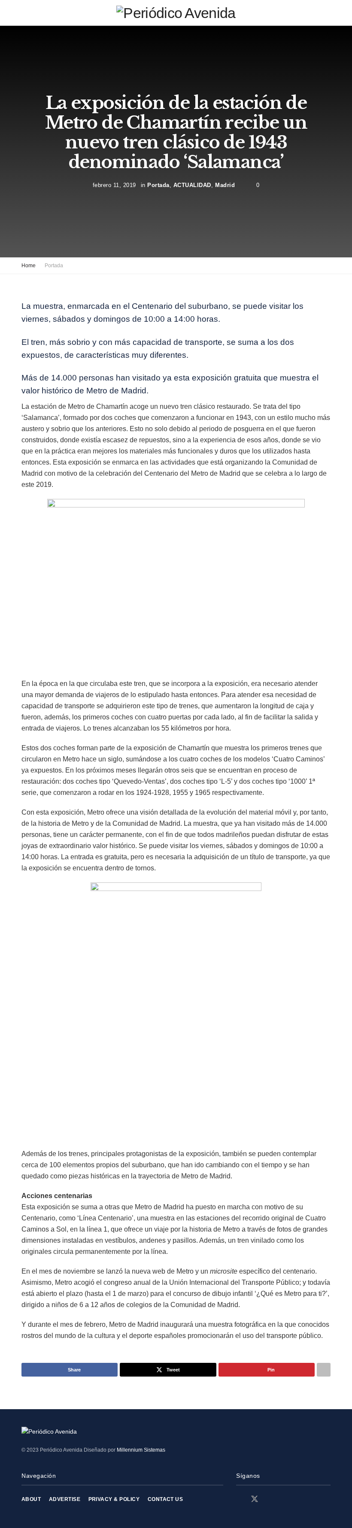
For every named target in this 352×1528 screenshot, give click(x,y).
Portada (158, 185)
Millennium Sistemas (141, 1450)
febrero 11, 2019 (114, 185)
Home (28, 266)
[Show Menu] (25, 13)
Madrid (225, 185)
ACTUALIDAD (192, 185)
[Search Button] (327, 13)
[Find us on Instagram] (270, 1499)
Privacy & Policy (114, 1499)
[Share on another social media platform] (324, 1370)
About (31, 1499)
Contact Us (165, 1499)
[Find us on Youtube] (285, 1499)
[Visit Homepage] (175, 13)
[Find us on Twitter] (254, 1499)
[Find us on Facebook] (239, 1499)
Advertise (64, 1499)
